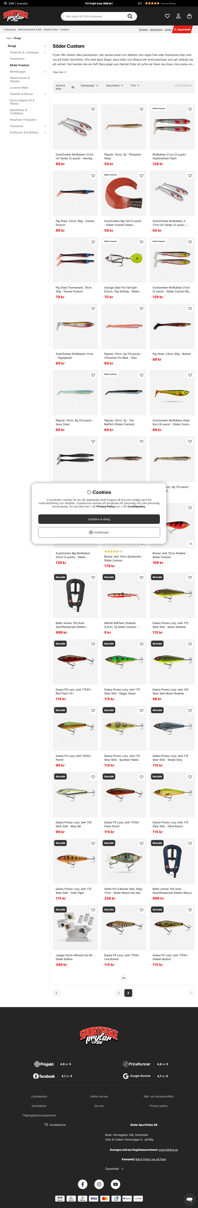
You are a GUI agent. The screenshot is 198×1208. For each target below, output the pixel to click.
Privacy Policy (105, 506)
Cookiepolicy (136, 506)
